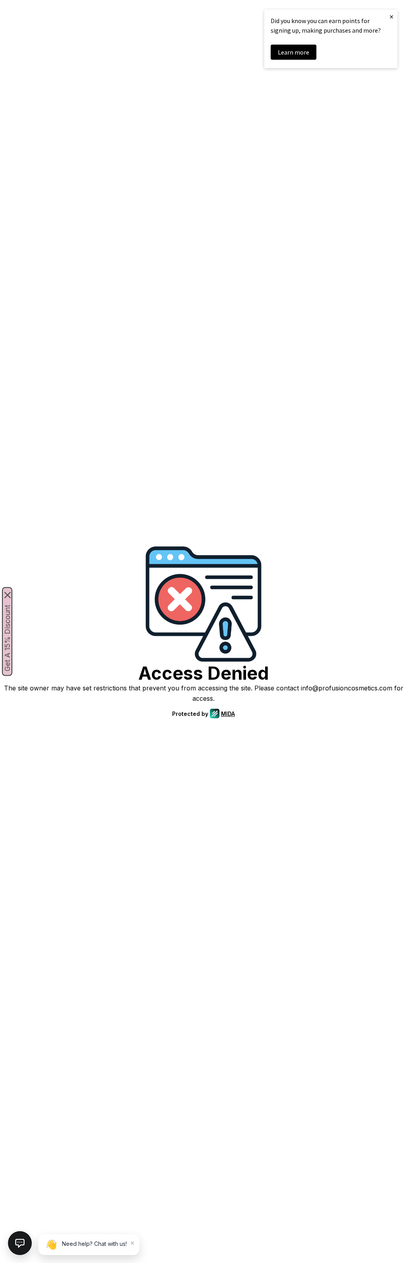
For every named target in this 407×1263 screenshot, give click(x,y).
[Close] (7, 595)
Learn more (293, 52)
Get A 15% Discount (7, 638)
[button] (20, 1243)
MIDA (228, 713)
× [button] (391, 17)
